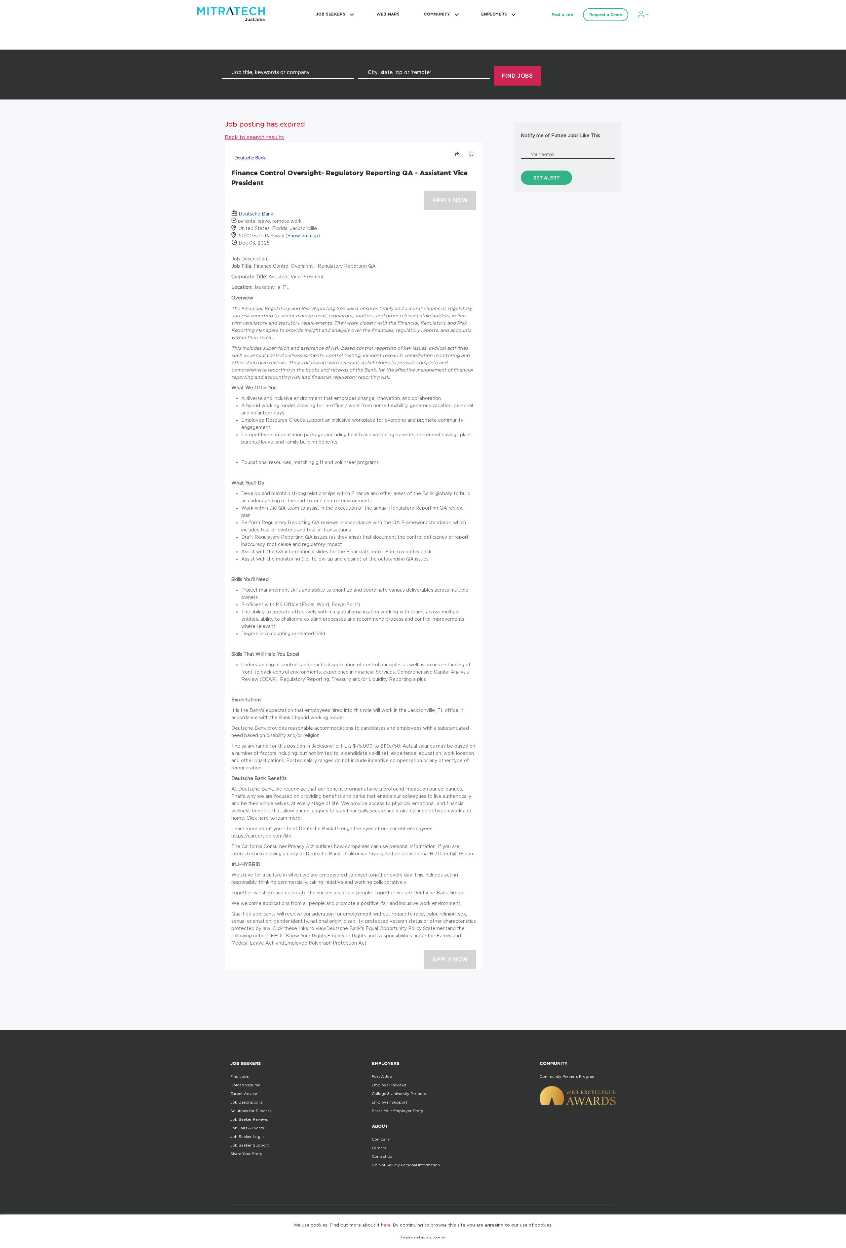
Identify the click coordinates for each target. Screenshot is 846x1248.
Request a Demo (605, 15)
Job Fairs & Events (247, 1128)
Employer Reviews (389, 1085)
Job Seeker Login (247, 1137)
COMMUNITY (437, 14)
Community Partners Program (568, 1076)
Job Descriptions (246, 1102)
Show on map (303, 235)
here (386, 1225)
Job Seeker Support (249, 1145)
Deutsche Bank (256, 213)
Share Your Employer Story (397, 1111)
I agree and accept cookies (423, 1237)
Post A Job (382, 1076)
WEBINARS (388, 14)
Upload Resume (245, 1085)
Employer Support (389, 1102)
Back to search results (254, 137)
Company (381, 1139)
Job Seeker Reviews (249, 1119)
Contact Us (382, 1156)
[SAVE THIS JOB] (471, 154)
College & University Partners (399, 1094)
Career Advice (243, 1094)
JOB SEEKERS (330, 14)
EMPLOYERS (494, 14)
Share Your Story (246, 1154)
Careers (379, 1148)
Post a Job (562, 15)
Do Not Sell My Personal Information (406, 1165)
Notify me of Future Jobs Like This (560, 135)
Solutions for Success (251, 1111)
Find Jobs (239, 1076)
